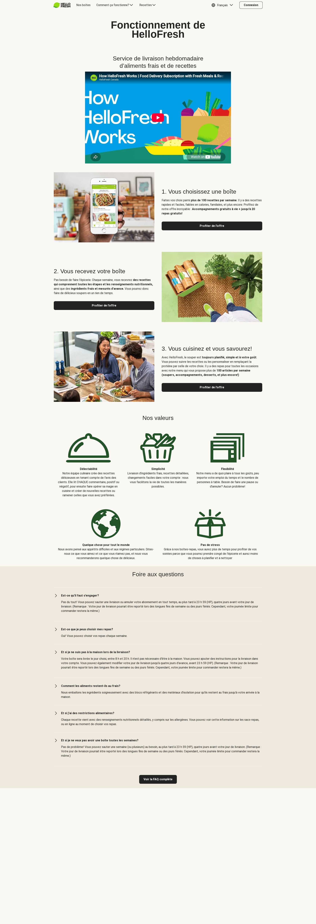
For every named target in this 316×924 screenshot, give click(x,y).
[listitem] (88, 462)
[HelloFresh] (61, 5)
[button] (223, 5)
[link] (158, 779)
